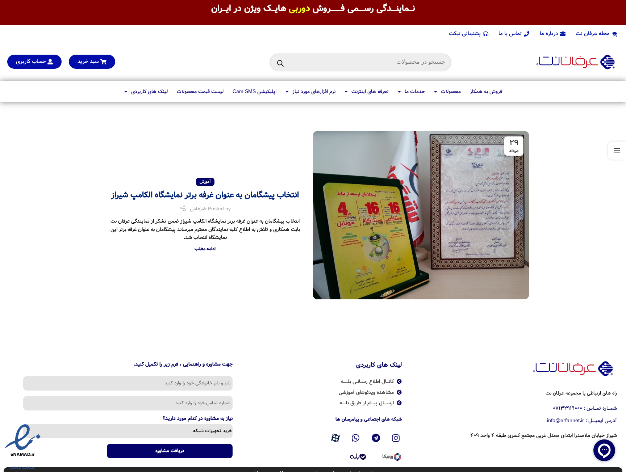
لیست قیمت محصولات (200, 92)
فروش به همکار (486, 92)
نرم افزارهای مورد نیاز (313, 92)
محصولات (451, 92)
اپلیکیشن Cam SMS (254, 92)
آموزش (205, 181)
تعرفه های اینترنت (370, 92)
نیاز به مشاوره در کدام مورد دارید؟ (198, 419)
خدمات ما (415, 92)
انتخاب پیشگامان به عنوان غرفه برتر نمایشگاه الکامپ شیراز (205, 195)
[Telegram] (376, 438)
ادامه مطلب (205, 248)
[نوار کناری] (617, 151)
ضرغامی (198, 209)
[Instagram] (396, 438)
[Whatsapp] (356, 438)
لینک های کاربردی (149, 92)
